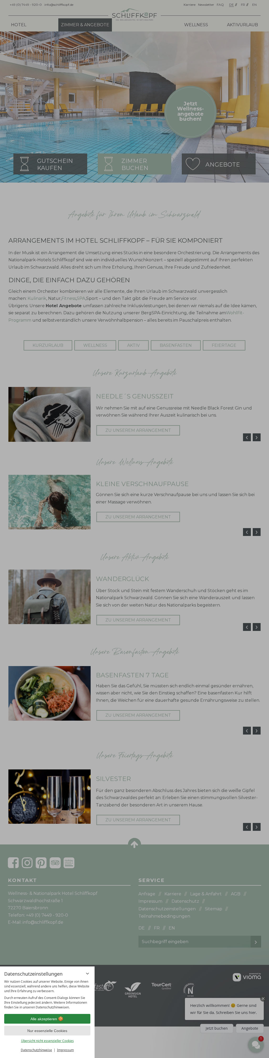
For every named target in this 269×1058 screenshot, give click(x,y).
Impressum (65, 1050)
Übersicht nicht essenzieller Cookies (47, 1041)
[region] (47, 994)
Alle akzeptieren (43, 1019)
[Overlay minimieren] (87, 973)
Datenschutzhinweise (36, 1050)
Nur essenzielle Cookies (47, 1031)
